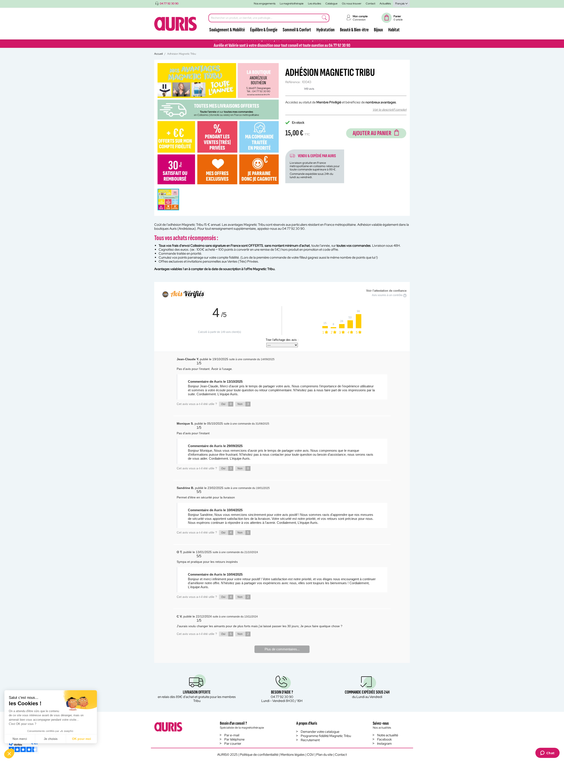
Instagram (384, 743)
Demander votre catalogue (320, 731)
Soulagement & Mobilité (227, 30)
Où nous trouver (351, 3)
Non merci (20, 738)
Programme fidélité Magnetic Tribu (326, 736)
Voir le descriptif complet (389, 110)
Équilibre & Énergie (263, 30)
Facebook (384, 739)
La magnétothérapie (292, 3)
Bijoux (378, 30)
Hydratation (325, 30)
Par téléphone (234, 739)
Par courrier (232, 743)
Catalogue (331, 3)
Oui (226, 404)
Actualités (385, 3)
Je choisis (51, 738)
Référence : (293, 82)
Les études (314, 3)
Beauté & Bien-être (354, 30)
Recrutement (310, 740)
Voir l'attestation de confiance (386, 290)
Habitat (394, 30)
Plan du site (324, 754)
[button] (9, 753)
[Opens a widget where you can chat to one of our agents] (547, 753)
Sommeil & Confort (297, 30)
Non (243, 404)
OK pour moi (81, 738)
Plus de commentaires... (282, 649)
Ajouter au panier (372, 133)
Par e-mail (231, 735)
